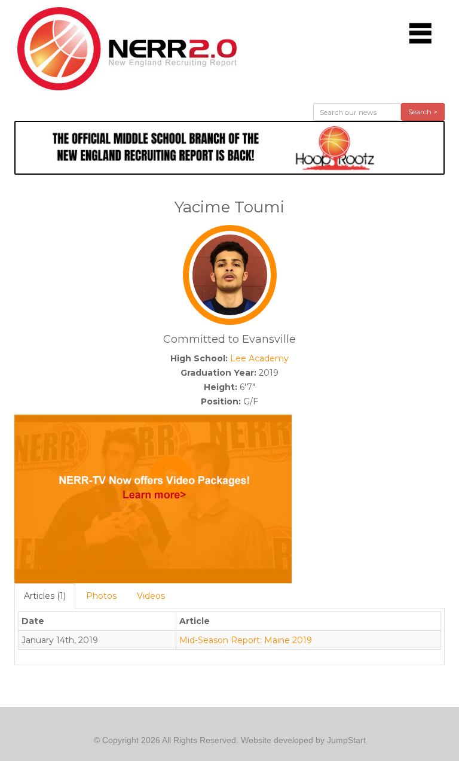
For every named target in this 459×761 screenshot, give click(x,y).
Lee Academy (259, 358)
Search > (422, 111)
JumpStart (346, 740)
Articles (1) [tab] (45, 595)
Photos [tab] (101, 595)
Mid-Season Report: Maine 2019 (245, 640)
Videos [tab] (151, 595)
